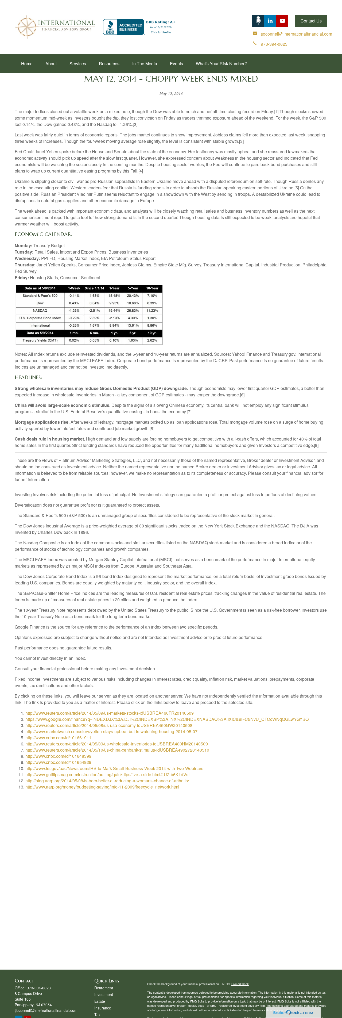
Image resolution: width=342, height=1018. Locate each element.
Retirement (103, 987)
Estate (99, 1001)
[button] (27, 63)
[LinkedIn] (258, 21)
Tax (97, 1014)
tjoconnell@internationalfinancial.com (46, 1010)
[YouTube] (282, 21)
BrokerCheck (240, 984)
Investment (103, 994)
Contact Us (311, 21)
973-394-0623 (39, 987)
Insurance (102, 1008)
